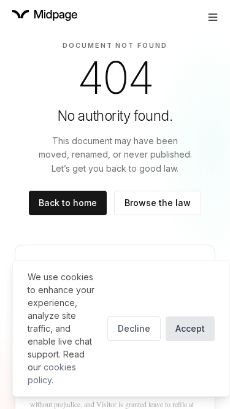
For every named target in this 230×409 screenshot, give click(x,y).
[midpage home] (44, 15)
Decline (134, 328)
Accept (190, 328)
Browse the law (158, 202)
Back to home (68, 202)
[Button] (213, 17)
